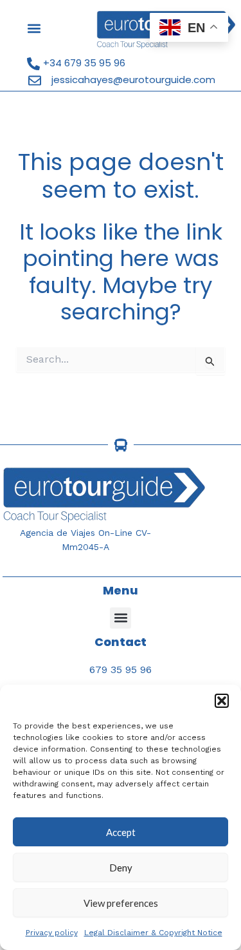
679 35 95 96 (120, 669)
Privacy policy (52, 932)
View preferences (121, 903)
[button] (221, 700)
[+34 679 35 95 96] (33, 63)
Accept (121, 832)
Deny (120, 867)
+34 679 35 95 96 (84, 63)
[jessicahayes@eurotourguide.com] (34, 80)
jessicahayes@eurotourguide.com (133, 79)
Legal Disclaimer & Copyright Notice (153, 932)
